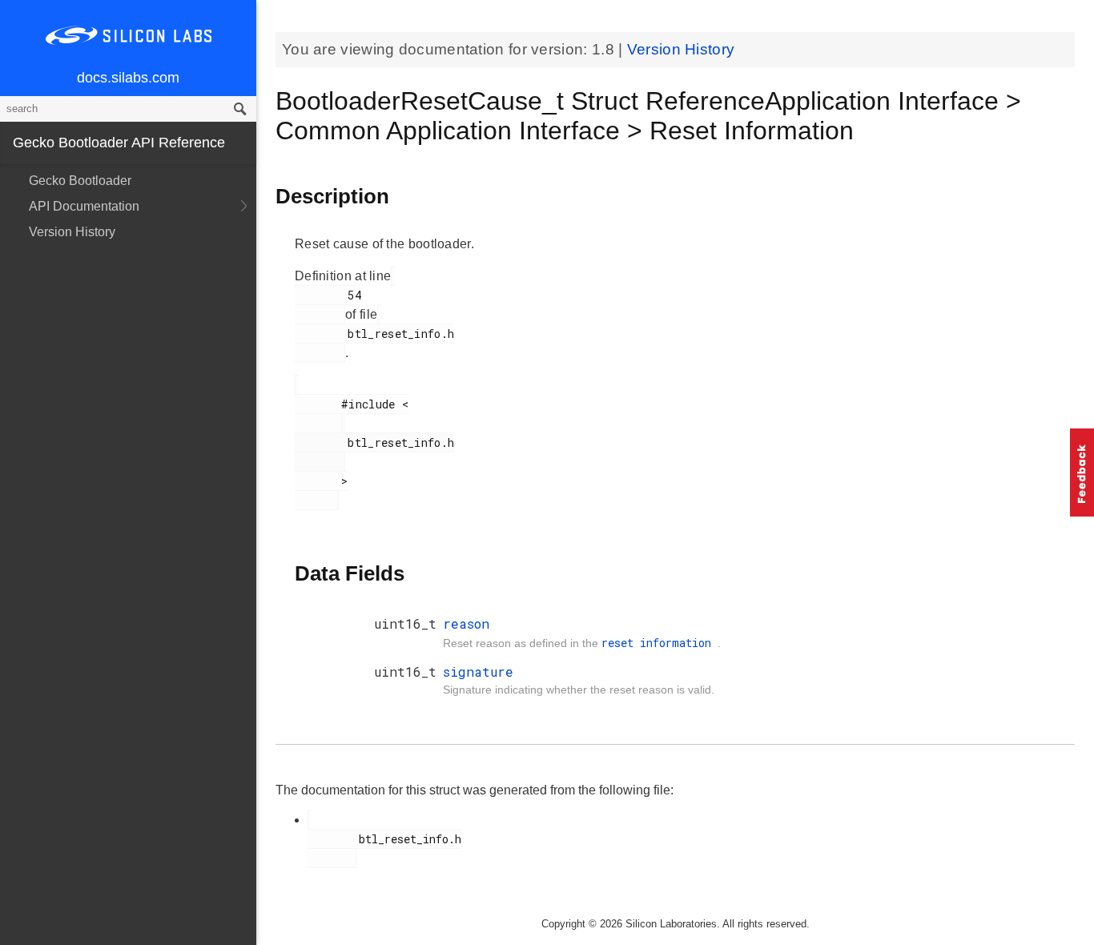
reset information (659, 642)
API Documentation (84, 206)
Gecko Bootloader (80, 180)
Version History (72, 232)
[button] (1082, 472)
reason (466, 623)
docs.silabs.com (128, 78)
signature (478, 671)
